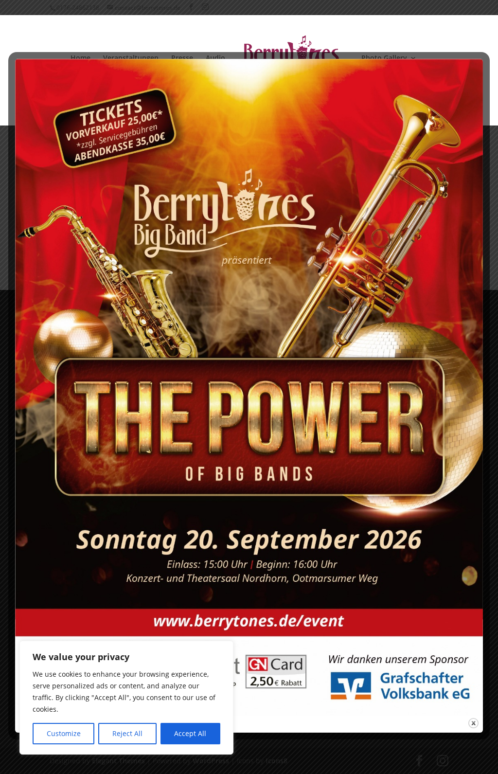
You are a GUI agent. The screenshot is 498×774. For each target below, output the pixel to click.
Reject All (127, 733)
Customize (64, 733)
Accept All (190, 733)
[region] (126, 698)
